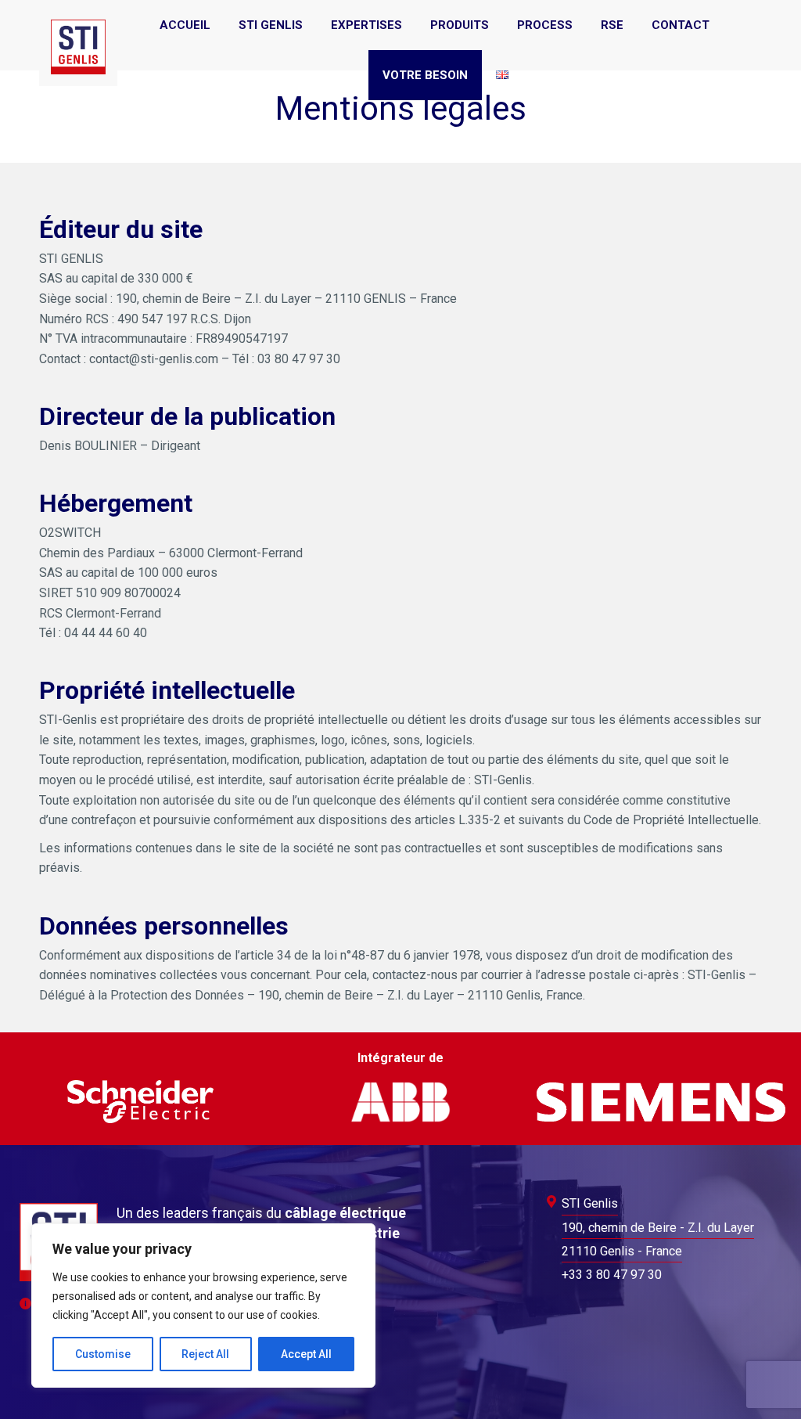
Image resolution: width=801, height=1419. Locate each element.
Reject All (205, 1354)
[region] (203, 1305)
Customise (103, 1354)
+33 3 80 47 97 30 (612, 1274)
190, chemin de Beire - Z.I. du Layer (658, 1227)
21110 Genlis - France (622, 1251)
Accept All (306, 1354)
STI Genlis (590, 1203)
